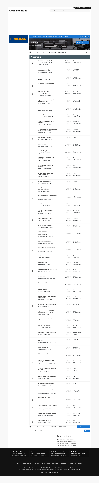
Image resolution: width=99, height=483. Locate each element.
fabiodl (41, 183)
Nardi (39, 255)
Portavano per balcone (44, 325)
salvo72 (75, 173)
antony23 (41, 168)
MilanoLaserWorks (78, 232)
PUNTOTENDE (76, 100)
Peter (40, 371)
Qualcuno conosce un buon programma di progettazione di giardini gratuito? (46, 233)
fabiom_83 (75, 92)
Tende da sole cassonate (44, 181)
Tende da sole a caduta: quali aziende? (45, 211)
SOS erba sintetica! (43, 354)
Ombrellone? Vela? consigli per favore (46, 84)
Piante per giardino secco (44, 137)
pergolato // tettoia (43, 319)
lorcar (40, 176)
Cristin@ (41, 409)
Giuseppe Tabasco (43, 393)
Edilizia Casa (63, 463)
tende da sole (41, 108)
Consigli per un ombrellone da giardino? (46, 361)
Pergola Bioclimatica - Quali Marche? (47, 269)
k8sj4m (41, 213)
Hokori (41, 328)
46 (44, 62)
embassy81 (42, 117)
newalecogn (42, 264)
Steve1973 (40, 45)
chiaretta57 (42, 110)
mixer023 (41, 139)
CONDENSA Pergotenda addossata (47, 304)
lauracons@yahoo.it (44, 342)
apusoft (41, 132)
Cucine (11, 15)
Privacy (42, 472)
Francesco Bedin (43, 364)
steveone (41, 87)
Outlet (83, 7)
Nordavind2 (42, 299)
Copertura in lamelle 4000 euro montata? (46, 339)
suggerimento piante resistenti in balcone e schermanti (47, 188)
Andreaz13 (76, 304)
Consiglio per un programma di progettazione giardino (46, 69)
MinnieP (41, 291)
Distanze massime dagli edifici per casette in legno (47, 296)
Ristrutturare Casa (65, 15)
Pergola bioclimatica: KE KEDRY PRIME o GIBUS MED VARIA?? (46, 311)
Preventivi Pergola (42, 151)
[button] (46, 52)
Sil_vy (40, 271)
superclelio (42, 199)
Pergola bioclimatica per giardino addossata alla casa (46, 100)
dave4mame (76, 204)
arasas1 (41, 79)
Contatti (80, 463)
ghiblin (41, 153)
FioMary (75, 283)
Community (77, 7)
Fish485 (75, 383)
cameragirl (42, 72)
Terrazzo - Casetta (42, 115)
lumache (40, 77)
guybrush (41, 146)
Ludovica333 (42, 243)
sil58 (40, 378)
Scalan (40, 220)
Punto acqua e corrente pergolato (47, 332)
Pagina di (52, 52)
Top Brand (87, 15)
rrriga (74, 165)
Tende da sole (41, 276)
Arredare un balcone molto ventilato (47, 376)
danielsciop (42, 95)
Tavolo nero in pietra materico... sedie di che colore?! (46, 390)
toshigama (42, 236)
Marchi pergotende (43, 347)
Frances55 (75, 129)
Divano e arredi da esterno (45, 283)
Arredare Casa (53, 15)
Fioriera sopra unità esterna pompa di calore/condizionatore (47, 129)
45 (42, 62)
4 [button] (37, 52)
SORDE (75, 398)
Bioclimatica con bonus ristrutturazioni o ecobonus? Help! (47, 398)
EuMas (41, 422)
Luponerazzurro (43, 278)
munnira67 (76, 210)
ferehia (41, 385)
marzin (41, 206)
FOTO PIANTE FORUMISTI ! (45, 60)
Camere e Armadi (42, 15)
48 (49, 62)
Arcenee (75, 77)
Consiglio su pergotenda (44, 204)
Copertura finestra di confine (45, 218)
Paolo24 (41, 401)
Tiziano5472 (42, 125)
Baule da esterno (42, 289)
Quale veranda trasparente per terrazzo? (46, 158)
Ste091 (75, 311)
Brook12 (75, 326)
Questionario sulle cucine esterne (47, 413)
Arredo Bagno (31, 15)
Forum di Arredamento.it (29, 10)
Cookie (46, 472)
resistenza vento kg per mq (45, 225)
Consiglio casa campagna (44, 420)
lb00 (40, 314)
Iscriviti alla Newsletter (50, 465)
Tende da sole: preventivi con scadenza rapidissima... (45, 173)
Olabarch (75, 137)
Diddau (41, 334)
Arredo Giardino (77, 15)
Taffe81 (41, 258)
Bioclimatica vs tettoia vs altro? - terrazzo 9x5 (46, 248)
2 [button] (32, 52)
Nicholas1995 (42, 415)
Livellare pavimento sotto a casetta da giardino (47, 406)
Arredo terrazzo (42, 144)
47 (47, 62)
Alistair (40, 161)
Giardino (34, 42)
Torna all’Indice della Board (38, 430)
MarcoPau (41, 251)
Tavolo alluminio (42, 262)
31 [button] (43, 52)
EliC (40, 306)
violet (40, 64)
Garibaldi (75, 181)
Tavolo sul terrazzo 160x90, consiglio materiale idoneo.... (47, 196)
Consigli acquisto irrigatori (45, 241)
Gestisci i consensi (54, 472)
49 (51, 62)
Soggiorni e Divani (20, 15)
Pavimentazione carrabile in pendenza (45, 166)
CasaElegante (76, 115)
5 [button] (39, 52)
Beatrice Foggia (77, 61)
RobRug (41, 285)
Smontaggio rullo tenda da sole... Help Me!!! (46, 122)
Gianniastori (42, 103)
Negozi (88, 7)
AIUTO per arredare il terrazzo (46, 383)
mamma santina (77, 332)
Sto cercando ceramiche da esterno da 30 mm (47, 369)
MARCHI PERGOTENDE (43, 91)
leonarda (41, 349)
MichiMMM (42, 356)
